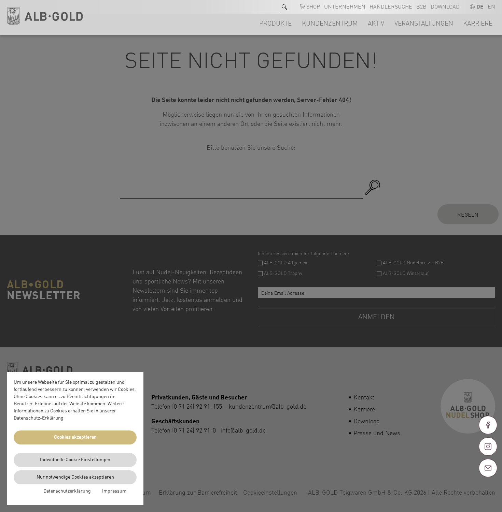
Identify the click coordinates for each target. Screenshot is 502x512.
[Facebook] (488, 425)
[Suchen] (284, 7)
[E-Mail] (488, 468)
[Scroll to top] (488, 492)
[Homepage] (45, 16)
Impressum (114, 491)
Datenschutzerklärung (67, 491)
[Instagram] (488, 446)
